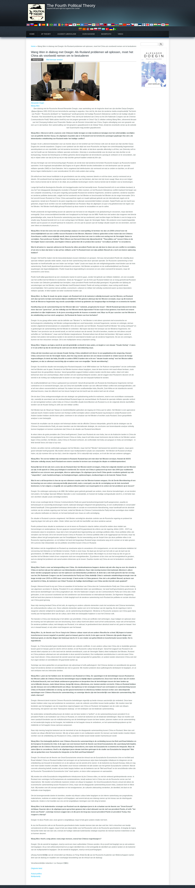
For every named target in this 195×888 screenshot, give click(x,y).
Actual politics (36, 874)
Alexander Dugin (37, 103)
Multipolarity (35, 876)
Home (32, 34)
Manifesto (106, 34)
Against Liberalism (66, 34)
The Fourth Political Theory (71, 6)
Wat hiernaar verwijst (54, 60)
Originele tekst (36, 868)
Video (120, 34)
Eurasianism (89, 34)
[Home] (36, 21)
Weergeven (38, 60)
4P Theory (46, 34)
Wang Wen (35, 106)
